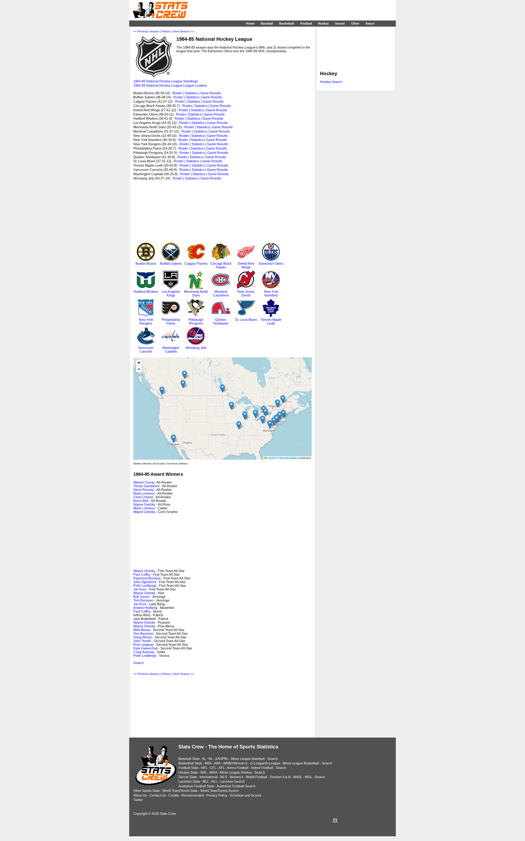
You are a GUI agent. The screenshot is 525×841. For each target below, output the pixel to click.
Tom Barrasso (143, 600)
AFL (222, 767)
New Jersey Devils (246, 293)
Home (250, 23)
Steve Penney (143, 489)
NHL (203, 772)
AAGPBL (221, 758)
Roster (177, 93)
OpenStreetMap (288, 458)
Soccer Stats (187, 777)
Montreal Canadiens (221, 293)
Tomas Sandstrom (146, 486)
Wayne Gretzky (144, 504)
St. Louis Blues (246, 319)
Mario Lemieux (144, 493)
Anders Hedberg (145, 607)
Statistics (191, 93)
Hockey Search (331, 82)
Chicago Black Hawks (221, 265)
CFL (213, 767)
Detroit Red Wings (246, 265)
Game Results (210, 93)
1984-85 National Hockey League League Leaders (170, 85)
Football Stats (188, 767)
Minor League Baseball (248, 758)
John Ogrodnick (144, 582)
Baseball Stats (189, 758)
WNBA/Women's (235, 763)
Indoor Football (262, 767)
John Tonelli (142, 641)
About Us (140, 795)
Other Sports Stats (146, 790)
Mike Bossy (141, 630)
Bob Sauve (141, 596)
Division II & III (280, 777)
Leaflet (271, 458)
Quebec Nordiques (220, 321)
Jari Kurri (139, 589)
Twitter (138, 800)
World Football (256, 777)
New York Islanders (271, 293)
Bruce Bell (140, 501)
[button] (183, 384)
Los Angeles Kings (171, 293)
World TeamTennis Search (219, 790)
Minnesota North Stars (196, 293)
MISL (308, 777)
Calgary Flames (196, 263)
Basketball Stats (190, 763)
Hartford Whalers (146, 291)
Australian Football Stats (196, 786)
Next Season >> (183, 31)
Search (138, 663)
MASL (297, 777)
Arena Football (238, 767)
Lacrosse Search (232, 781)
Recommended (192, 795)
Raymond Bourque (147, 578)
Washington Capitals (170, 349)
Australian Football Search (236, 786)
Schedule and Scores (245, 795)
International (209, 777)
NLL (214, 781)
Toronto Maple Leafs (271, 321)
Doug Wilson (142, 637)
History (166, 31)
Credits (173, 795)
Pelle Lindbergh (144, 585)
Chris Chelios (143, 497)
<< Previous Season (146, 31)
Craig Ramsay (143, 652)
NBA (208, 763)
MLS (223, 777)
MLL (206, 781)
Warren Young (143, 482)
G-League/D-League (265, 763)
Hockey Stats (188, 772)
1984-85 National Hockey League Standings (165, 81)
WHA (213, 772)
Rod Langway (143, 644)
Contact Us (158, 795)
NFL (204, 767)
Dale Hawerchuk (145, 648)
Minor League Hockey (236, 772)
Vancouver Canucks (146, 349)
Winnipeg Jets (196, 348)
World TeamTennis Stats (180, 790)
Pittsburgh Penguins (195, 321)
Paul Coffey (141, 574)
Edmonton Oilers (271, 263)
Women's (236, 777)
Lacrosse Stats (189, 781)
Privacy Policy (217, 795)
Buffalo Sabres (171, 263)
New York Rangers (146, 321)
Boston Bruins (146, 263)
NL (211, 758)
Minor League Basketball (301, 763)
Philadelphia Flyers (171, 321)
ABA (217, 763)
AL (204, 758)
